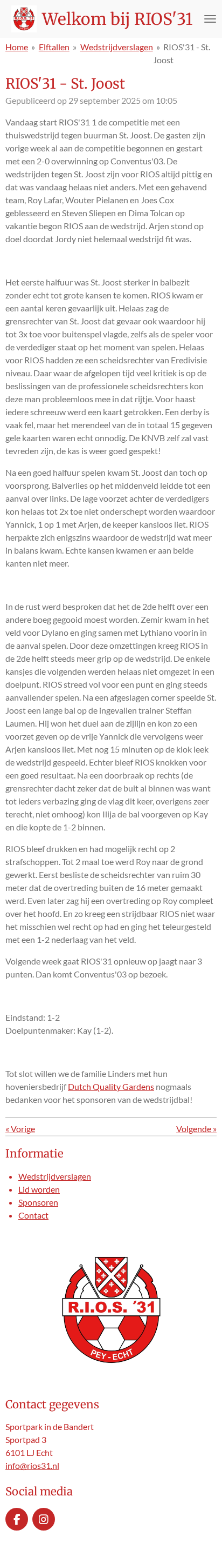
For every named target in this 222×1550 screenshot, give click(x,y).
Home (16, 47)
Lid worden (39, 1189)
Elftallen (54, 47)
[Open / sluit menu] (210, 19)
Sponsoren (38, 1202)
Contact (33, 1215)
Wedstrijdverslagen (116, 47)
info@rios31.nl (32, 1465)
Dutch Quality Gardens (111, 1086)
